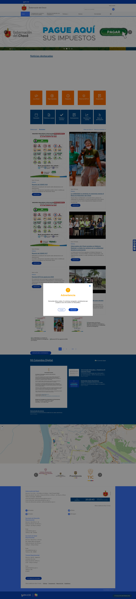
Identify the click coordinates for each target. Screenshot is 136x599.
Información (73, 309)
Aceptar (62, 309)
